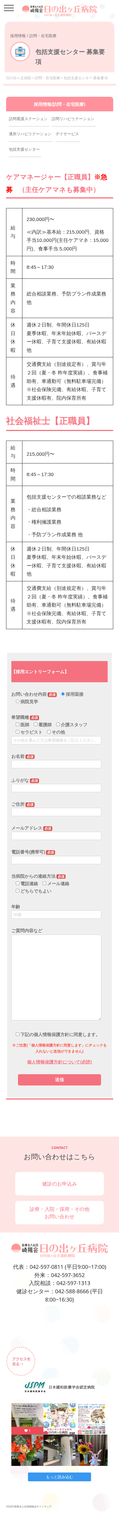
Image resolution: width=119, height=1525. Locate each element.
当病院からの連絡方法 (37, 876)
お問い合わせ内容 (33, 694)
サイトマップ (44, 1506)
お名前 (22, 756)
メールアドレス (31, 828)
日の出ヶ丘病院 (18, 78)
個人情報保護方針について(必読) (59, 1062)
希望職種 (24, 717)
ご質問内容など (26, 930)
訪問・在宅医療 (47, 78)
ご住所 (22, 804)
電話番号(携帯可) (32, 852)
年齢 (15, 906)
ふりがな (24, 780)
